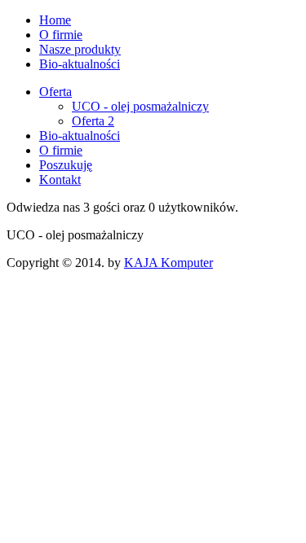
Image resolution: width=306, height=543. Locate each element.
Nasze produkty (80, 49)
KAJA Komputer (168, 262)
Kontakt (60, 179)
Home (55, 20)
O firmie (60, 35)
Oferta (55, 92)
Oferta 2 (93, 121)
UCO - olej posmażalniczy (140, 106)
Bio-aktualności (79, 64)
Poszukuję (65, 165)
